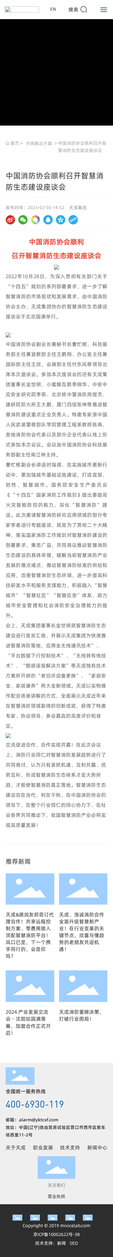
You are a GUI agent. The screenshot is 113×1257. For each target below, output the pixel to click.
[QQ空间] (60, 219)
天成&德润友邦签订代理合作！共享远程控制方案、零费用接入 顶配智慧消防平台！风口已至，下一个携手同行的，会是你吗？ (30, 935)
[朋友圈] (35, 219)
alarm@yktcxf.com (38, 1120)
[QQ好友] (48, 219)
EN (53, 9)
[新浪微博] (10, 219)
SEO (74, 1243)
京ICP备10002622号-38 (56, 1234)
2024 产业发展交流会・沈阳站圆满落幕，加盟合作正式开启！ (28, 1022)
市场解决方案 (39, 143)
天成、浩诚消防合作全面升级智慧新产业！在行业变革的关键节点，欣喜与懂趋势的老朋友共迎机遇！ (81, 931)
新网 (61, 1243)
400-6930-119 (35, 1104)
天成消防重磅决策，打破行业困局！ (81, 1015)
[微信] (23, 219)
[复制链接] (73, 219)
